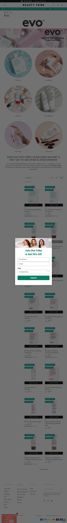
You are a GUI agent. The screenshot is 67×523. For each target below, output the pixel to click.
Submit (33, 278)
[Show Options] (48, 272)
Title (19, 268)
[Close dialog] (49, 240)
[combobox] (33, 272)
